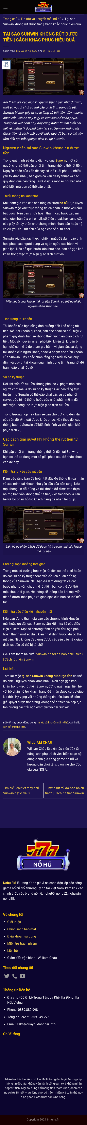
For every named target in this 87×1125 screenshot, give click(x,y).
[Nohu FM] (44, 7)
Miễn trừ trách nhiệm (22, 943)
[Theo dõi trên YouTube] (22, 976)
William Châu (51, 51)
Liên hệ (12, 951)
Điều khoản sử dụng (21, 936)
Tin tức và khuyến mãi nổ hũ (41, 19)
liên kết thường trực (14, 726)
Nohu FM (9, 883)
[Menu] (5, 7)
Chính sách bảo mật (21, 929)
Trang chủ (10, 19)
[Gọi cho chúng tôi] (14, 976)
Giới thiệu (14, 922)
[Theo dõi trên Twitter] (7, 976)
